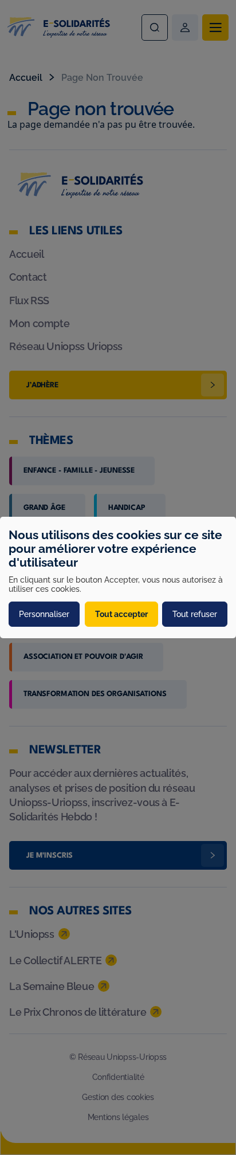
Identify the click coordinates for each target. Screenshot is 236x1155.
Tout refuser (194, 614)
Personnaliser (44, 614)
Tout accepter (121, 614)
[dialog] (118, 577)
